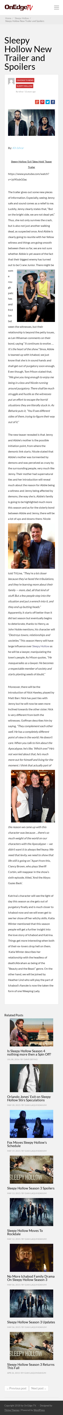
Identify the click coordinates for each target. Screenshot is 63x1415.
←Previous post (16, 1388)
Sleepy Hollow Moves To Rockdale (25, 1232)
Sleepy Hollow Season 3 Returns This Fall (30, 1366)
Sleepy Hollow (24, 86)
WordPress (39, 1410)
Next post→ (39, 1388)
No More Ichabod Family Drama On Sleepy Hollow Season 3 (31, 1278)
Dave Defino (31, 1059)
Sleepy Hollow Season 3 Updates (31, 1322)
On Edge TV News (25, 80)
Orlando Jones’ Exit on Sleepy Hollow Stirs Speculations (29, 1098)
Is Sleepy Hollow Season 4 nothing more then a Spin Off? (29, 1052)
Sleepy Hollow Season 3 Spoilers (30, 1188)
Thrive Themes (11, 1410)
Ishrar (21, 91)
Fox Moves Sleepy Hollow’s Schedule (27, 1144)
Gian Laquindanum (36, 1105)
